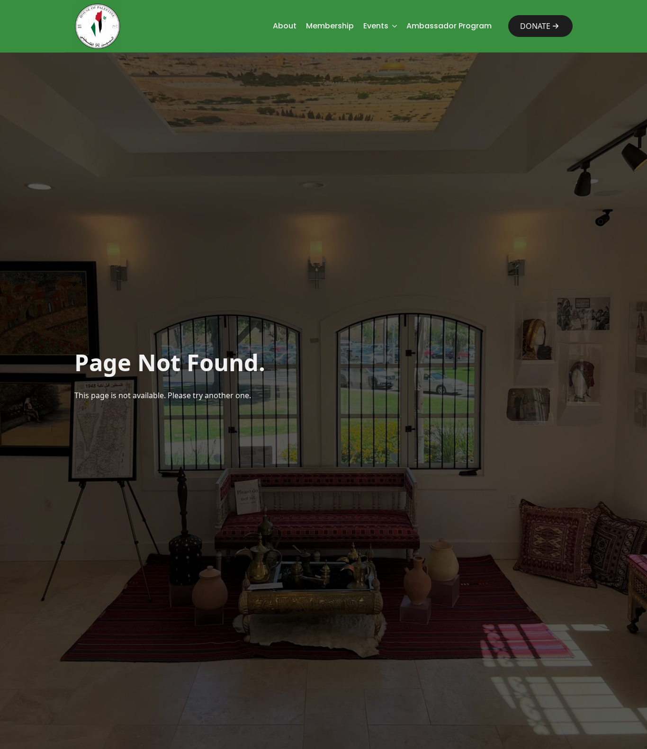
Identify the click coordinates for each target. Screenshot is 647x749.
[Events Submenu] (392, 26)
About (285, 25)
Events (375, 25)
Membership (330, 25)
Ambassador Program (449, 25)
